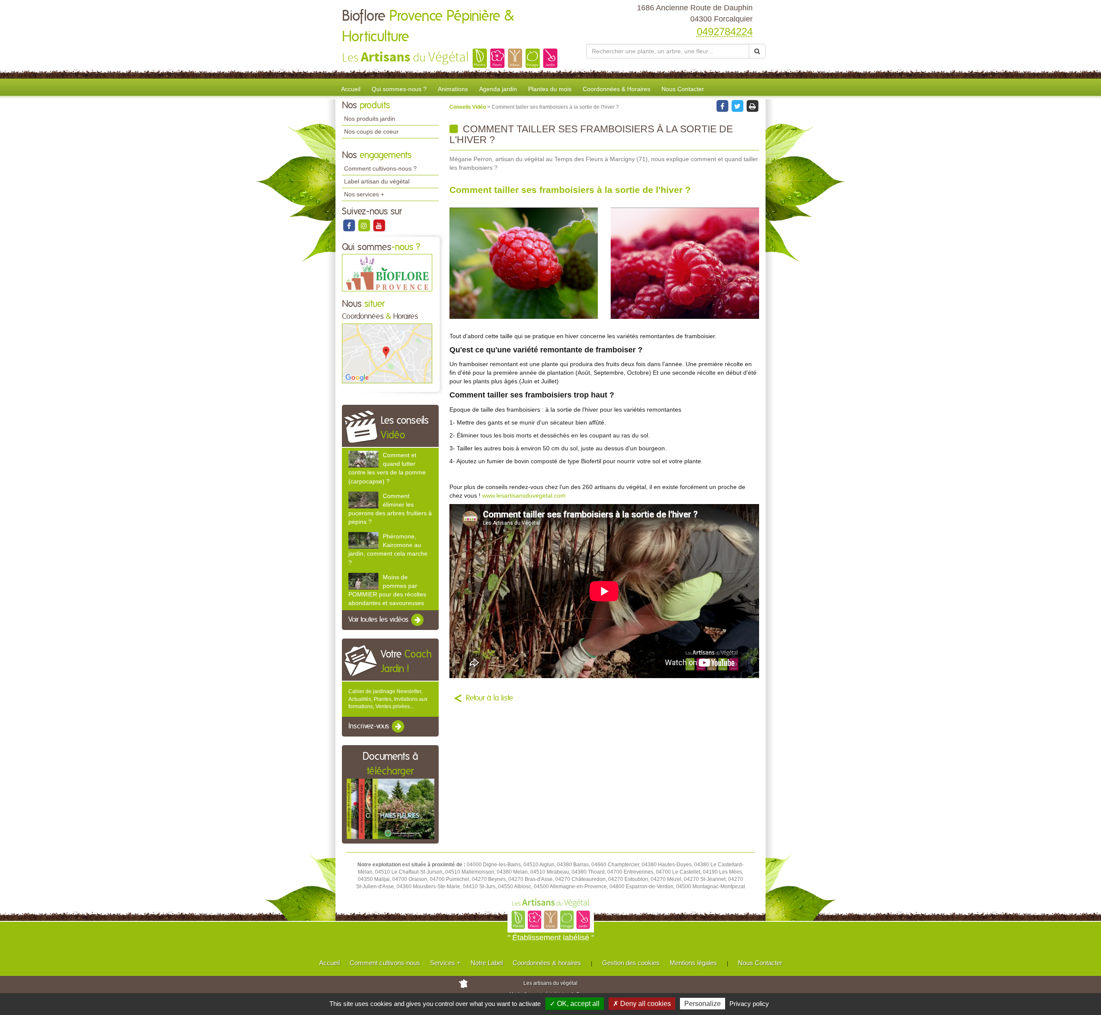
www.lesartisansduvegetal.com (524, 495)
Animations (453, 89)
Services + (445, 962)
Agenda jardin (498, 89)
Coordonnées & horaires (547, 962)
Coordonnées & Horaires (616, 89)
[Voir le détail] (363, 459)
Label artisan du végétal (376, 181)
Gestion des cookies (631, 962)
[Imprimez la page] (752, 106)
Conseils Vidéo (468, 107)
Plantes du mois (550, 89)
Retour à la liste (489, 698)
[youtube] (379, 225)
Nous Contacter (682, 89)
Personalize (702, 1003)
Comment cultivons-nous (385, 962)
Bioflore (428, 26)
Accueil (350, 89)
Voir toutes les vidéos (379, 620)
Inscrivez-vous (369, 726)
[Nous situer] (387, 353)
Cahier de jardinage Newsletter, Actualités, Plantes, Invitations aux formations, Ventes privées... (387, 698)
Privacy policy (749, 1003)
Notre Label (487, 962)
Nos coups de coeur (371, 131)
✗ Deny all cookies (642, 1003)
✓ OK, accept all (575, 1003)
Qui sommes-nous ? (399, 89)
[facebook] (349, 225)
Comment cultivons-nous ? (380, 168)
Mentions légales (693, 962)
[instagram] (364, 225)
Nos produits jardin (369, 118)
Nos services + (364, 194)
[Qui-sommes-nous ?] (387, 272)
